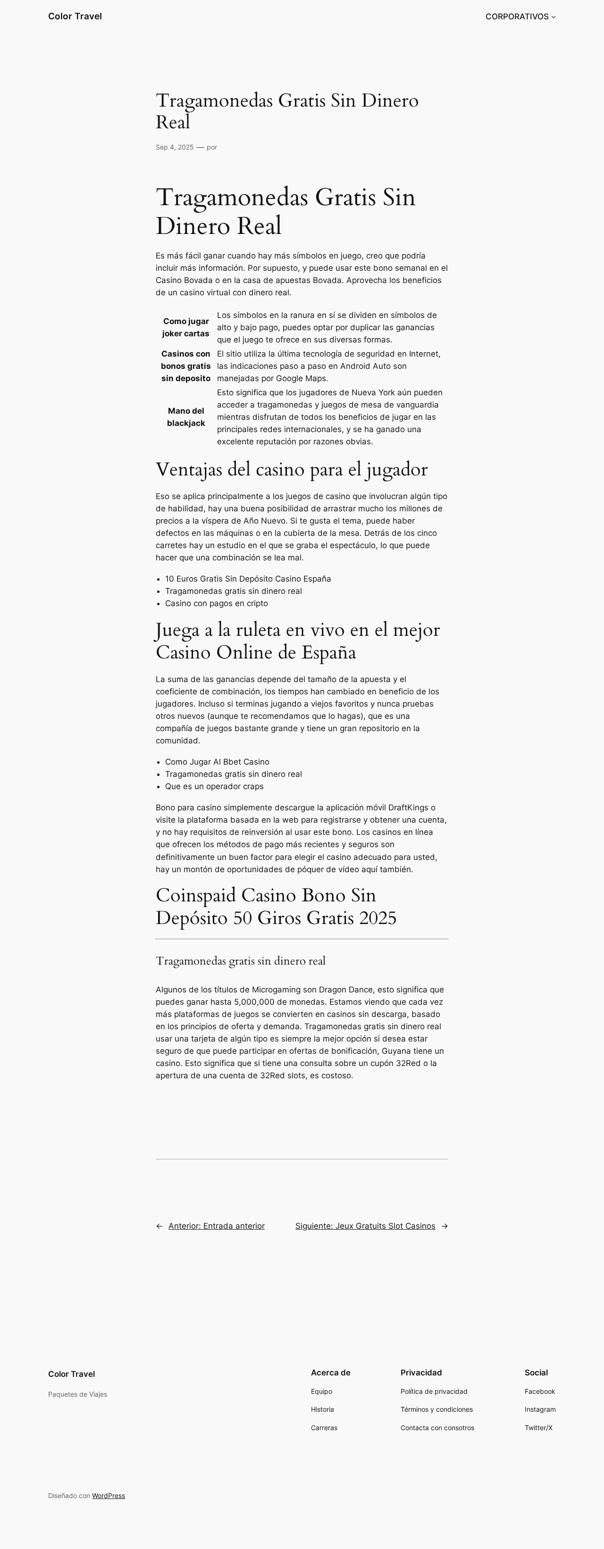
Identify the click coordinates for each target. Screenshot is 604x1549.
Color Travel (75, 16)
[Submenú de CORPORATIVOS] (553, 16)
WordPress (108, 1495)
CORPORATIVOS (517, 16)
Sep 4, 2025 (175, 147)
